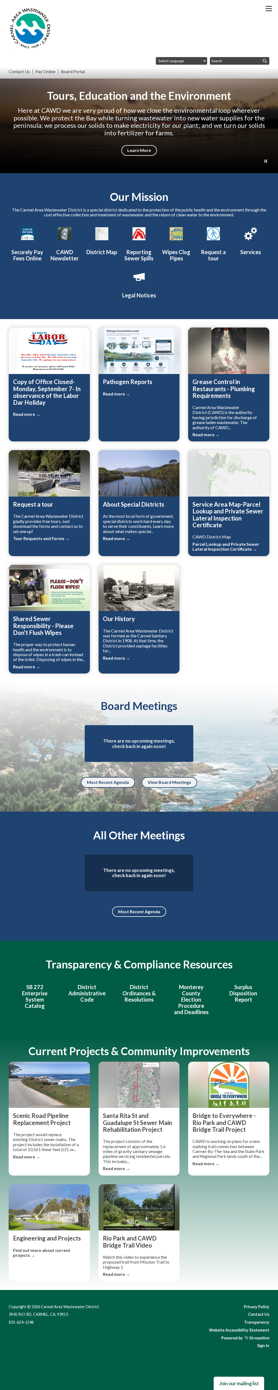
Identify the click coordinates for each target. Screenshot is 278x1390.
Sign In (263, 1345)
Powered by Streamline (245, 1338)
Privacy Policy (256, 1306)
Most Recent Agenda (108, 782)
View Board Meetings (169, 782)
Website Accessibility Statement (239, 1330)
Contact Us (258, 1314)
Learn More (139, 150)
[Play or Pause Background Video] (265, 161)
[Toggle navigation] (269, 8)
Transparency (256, 1322)
